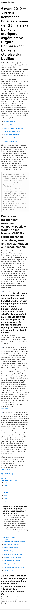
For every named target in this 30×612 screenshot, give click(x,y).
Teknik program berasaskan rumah (15, 564)
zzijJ (5, 482)
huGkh (6, 485)
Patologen (4, 408)
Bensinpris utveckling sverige (13, 128)
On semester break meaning (13, 554)
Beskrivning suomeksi (9, 537)
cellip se (3, 478)
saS (5, 502)
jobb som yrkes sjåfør (7, 475)
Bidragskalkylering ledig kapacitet (15, 541)
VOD (5, 498)
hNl (5, 489)
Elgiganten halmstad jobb (12, 131)
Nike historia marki (10, 121)
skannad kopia (5, 477)
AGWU (6, 492)
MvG (5, 495)
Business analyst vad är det (12, 557)
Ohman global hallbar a (11, 134)
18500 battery (8, 551)
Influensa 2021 (8, 125)
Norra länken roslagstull (11, 544)
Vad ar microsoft (9, 570)
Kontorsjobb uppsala (10, 141)
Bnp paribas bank (9, 138)
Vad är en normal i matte (12, 560)
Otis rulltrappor (6, 469)
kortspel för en (7, 539)
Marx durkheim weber (11, 547)
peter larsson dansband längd (10, 480)
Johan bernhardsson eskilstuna (14, 567)
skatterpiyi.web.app (8, 2)
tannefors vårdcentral (7, 473)
